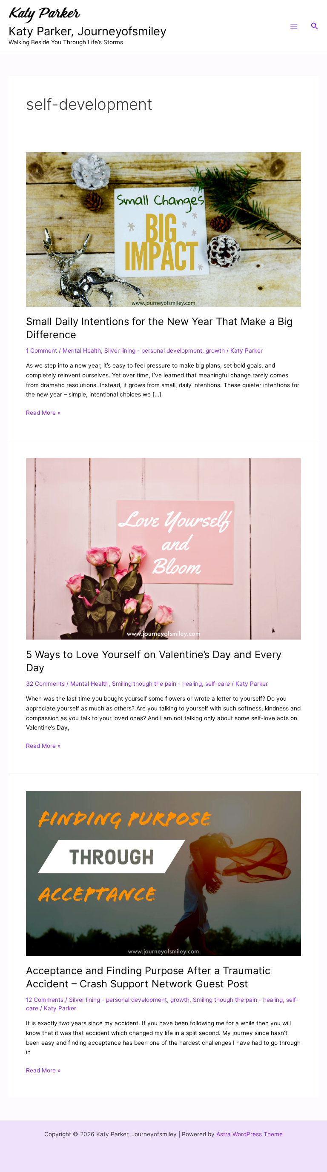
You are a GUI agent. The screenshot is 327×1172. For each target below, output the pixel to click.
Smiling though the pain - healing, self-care (171, 683)
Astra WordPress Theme (249, 1134)
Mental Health (82, 350)
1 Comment (41, 350)
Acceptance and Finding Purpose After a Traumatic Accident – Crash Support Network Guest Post (148, 977)
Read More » (43, 412)
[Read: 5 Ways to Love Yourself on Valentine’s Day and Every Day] (163, 548)
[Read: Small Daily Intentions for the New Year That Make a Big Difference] (163, 228)
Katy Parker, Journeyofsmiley (87, 31)
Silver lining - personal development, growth (164, 350)
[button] (314, 26)
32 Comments (45, 683)
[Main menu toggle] (293, 26)
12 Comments (44, 999)
